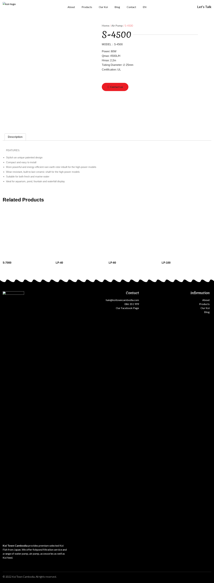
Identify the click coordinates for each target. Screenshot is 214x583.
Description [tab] (15, 136)
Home (105, 25)
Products (87, 7)
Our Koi (103, 7)
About (71, 7)
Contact (131, 7)
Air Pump (117, 25)
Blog (117, 7)
